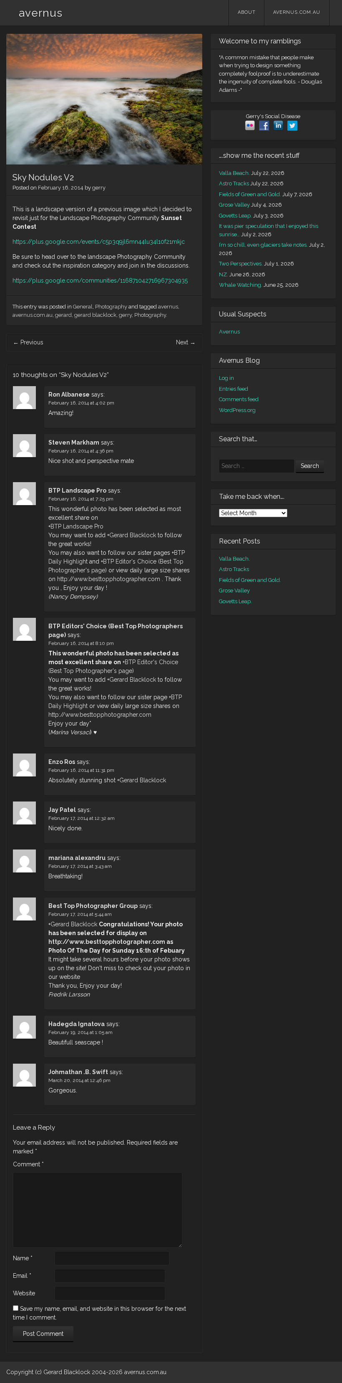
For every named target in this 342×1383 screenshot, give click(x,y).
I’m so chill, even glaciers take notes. (263, 245)
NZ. (223, 274)
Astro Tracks (234, 183)
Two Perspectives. (241, 263)
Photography (111, 306)
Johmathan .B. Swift (78, 1072)
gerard (63, 315)
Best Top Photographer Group (93, 906)
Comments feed (239, 399)
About (247, 12)
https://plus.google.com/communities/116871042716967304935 (100, 280)
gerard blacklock (95, 315)
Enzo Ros (61, 762)
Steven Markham (73, 442)
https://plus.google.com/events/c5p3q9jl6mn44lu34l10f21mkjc (99, 241)
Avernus (229, 332)
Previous (28, 342)
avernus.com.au (296, 12)
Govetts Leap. (235, 215)
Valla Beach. (234, 173)
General (83, 306)
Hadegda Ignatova (76, 1024)
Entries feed (233, 389)
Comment (28, 1164)
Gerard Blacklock (132, 535)
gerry (99, 188)
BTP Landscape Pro (77, 490)
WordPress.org (237, 410)
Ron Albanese (69, 394)
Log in (226, 378)
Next (186, 342)
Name (23, 1258)
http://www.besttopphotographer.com (108, 579)
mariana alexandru (77, 858)
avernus (41, 13)
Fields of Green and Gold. (250, 194)
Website (24, 1293)
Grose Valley (234, 205)
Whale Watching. (240, 285)
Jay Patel (62, 810)
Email (22, 1275)
